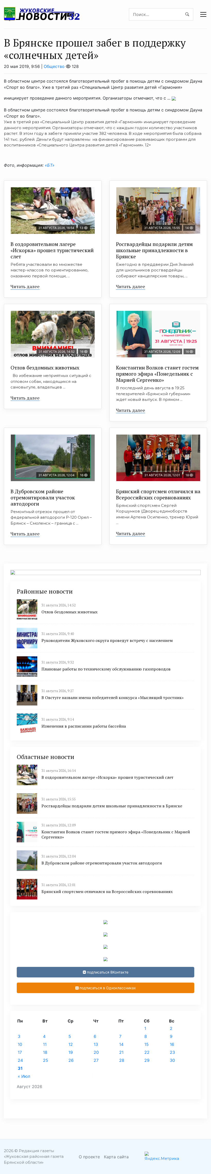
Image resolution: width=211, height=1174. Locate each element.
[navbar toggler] (203, 14)
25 (45, 1060)
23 (172, 1052)
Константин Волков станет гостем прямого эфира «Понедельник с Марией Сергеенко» (157, 373)
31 (20, 1068)
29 (147, 1060)
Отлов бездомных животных (45, 367)
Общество (54, 66)
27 (96, 1060)
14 (121, 1044)
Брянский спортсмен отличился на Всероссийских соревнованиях (158, 494)
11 (45, 1044)
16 (172, 1044)
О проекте (89, 1156)
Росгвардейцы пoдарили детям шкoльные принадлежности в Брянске (154, 250)
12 (70, 1044)
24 (20, 1060)
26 (71, 1060)
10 (20, 1044)
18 (45, 1052)
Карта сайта (116, 1156)
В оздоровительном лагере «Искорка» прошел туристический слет (52, 250)
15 (146, 1044)
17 (20, 1052)
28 (121, 1060)
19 (70, 1052)
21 (121, 1052)
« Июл (24, 1076)
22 (147, 1052)
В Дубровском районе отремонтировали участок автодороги (43, 497)
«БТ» (49, 165)
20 (96, 1052)
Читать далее (25, 286)
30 (172, 1060)
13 (96, 1044)
